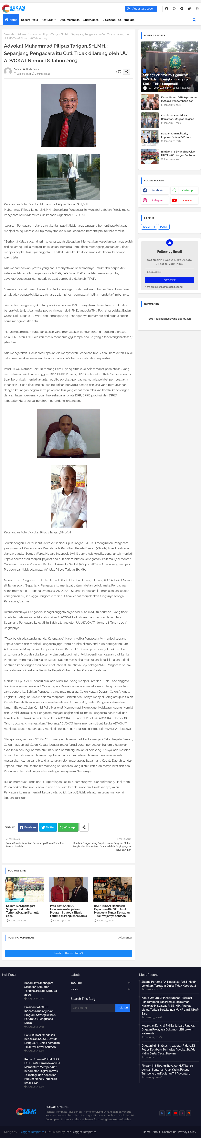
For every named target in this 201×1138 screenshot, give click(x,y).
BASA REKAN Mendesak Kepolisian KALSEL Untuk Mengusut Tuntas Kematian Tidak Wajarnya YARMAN (112, 910)
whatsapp (187, 190)
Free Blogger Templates (81, 1131)
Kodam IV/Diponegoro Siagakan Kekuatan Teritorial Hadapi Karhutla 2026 (22, 910)
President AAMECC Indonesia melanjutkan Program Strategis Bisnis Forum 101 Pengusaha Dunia (68, 910)
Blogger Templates (32, 1131)
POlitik (163, 226)
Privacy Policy (187, 1131)
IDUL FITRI (149, 226)
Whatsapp (70, 827)
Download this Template (118, 19)
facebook (157, 190)
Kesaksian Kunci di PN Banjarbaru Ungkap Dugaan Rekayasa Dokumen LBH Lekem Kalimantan (177, 121)
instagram (157, 200)
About (156, 1131)
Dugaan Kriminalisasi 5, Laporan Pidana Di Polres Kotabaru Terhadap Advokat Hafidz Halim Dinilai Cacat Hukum (168, 1049)
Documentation (69, 19)
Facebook (30, 827)
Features (47, 19)
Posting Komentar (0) (68, 953)
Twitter (50, 827)
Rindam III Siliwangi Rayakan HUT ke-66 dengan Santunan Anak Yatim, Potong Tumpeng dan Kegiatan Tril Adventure (179, 157)
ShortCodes (91, 19)
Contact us (169, 1131)
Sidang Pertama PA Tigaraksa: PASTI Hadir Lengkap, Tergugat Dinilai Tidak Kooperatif (169, 983)
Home (13, 19)
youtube (187, 200)
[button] (194, 20)
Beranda (9, 34)
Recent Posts (29, 19)
